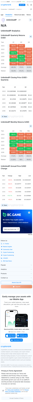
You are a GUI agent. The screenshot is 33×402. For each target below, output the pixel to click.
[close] (29, 213)
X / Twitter (6, 243)
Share (5, 116)
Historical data (19, 15)
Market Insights (7, 246)
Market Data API (16, 282)
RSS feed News (7, 261)
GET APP (22, 4)
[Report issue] (31, 9)
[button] (10, 335)
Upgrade (17, 286)
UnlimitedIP (11, 9)
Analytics (8, 15)
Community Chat (7, 249)
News (29, 15)
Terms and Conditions (13, 389)
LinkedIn (5, 258)
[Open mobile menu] (31, 5)
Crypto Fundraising (8, 252)
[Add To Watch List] (30, 20)
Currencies (4, 9)
